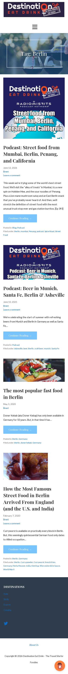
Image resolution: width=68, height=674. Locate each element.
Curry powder (27, 562)
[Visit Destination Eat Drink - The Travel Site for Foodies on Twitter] (6, 624)
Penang (32, 231)
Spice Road (49, 231)
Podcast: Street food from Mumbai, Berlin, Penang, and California (31, 154)
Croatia (7, 610)
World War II (8, 569)
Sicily (6, 599)
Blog (14, 227)
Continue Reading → (20, 218)
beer (25, 348)
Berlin (17, 231)
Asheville (18, 348)
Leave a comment (11, 175)
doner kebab (26, 442)
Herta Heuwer (19, 566)
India (28, 566)
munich (47, 348)
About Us (33, 645)
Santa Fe (55, 348)
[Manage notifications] (60, 666)
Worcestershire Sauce (50, 566)
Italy (6, 593)
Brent (6, 171)
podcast (40, 231)
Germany (23, 439)
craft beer (38, 348)
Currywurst (39, 562)
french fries (50, 562)
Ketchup (35, 566)
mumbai (24, 231)
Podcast (21, 227)
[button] (35, 27)
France (7, 604)
